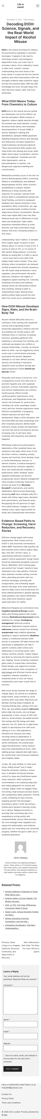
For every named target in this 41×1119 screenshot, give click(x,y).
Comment (8, 985)
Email (6, 1031)
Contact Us (7, 1094)
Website (6, 1043)
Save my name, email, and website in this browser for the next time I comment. (20, 1058)
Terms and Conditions (11, 1103)
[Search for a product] (3, 5)
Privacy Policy (8, 1098)
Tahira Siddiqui (28, 20)
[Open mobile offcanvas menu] (37, 5)
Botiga (4, 1115)
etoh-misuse (7, 672)
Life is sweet (20, 5)
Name (6, 1019)
